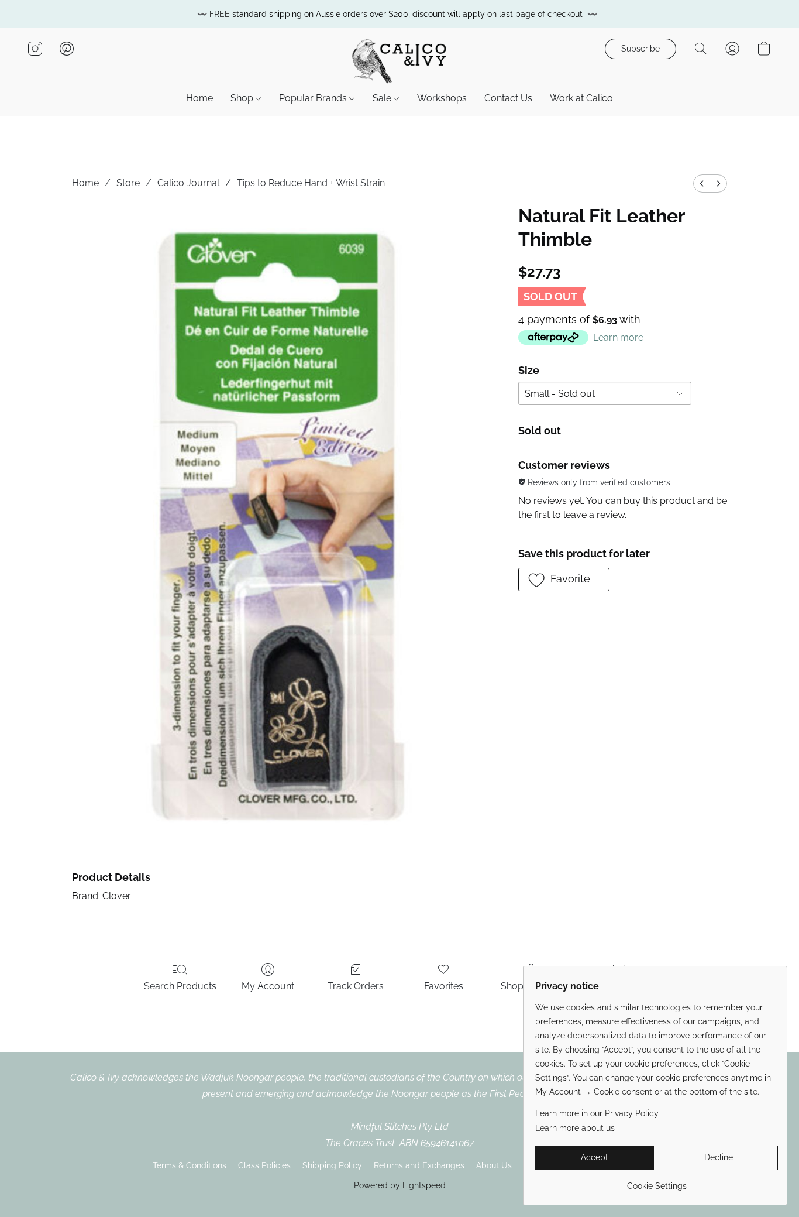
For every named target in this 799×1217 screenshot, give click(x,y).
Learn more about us (575, 1128)
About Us (494, 1165)
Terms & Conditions (189, 1165)
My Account (268, 986)
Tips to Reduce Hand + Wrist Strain (311, 182)
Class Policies (264, 1165)
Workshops (442, 98)
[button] (399, 60)
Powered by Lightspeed (400, 1185)
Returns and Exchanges (419, 1165)
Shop (243, 98)
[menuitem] (702, 183)
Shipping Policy (332, 1165)
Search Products (180, 986)
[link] (656, 1181)
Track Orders (356, 986)
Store (128, 182)
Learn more (618, 337)
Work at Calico (581, 98)
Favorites (443, 986)
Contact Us (508, 98)
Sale (383, 98)
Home (199, 98)
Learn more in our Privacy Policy (597, 1113)
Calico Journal (188, 182)
